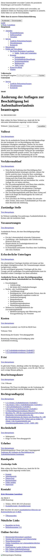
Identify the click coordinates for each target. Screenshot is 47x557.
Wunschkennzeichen (12, 541)
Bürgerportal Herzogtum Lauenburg (18, 537)
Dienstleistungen (16, 43)
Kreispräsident (20, 57)
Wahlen (13, 69)
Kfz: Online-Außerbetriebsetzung (17, 549)
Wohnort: (4, 126)
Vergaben (13, 37)
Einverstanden (16, 21)
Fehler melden (10, 482)
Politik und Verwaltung (13, 49)
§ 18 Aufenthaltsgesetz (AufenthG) (18, 407)
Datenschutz (9, 478)
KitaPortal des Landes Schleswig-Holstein (20, 547)
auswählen (41, 126)
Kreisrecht (13, 45)
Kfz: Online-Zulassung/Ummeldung (18, 551)
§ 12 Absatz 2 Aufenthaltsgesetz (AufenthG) (21, 403)
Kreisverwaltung (16, 67)
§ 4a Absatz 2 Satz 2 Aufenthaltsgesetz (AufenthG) (23, 405)
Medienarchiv (20, 63)
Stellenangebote (15, 35)
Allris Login (19, 65)
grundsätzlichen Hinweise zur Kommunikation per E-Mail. (21, 511)
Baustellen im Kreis (12, 525)
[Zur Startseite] (8, 25)
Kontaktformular (18, 506)
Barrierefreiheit (10, 480)
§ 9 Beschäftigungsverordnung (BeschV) (20, 411)
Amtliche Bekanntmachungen (20, 41)
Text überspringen (7, 136)
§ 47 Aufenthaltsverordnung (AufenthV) (20, 350)
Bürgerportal (10, 47)
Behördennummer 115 (13, 527)
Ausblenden (6, 21)
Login (3, 23)
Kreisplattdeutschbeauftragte (25, 59)
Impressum (9, 484)
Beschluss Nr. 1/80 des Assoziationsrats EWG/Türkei (24, 413)
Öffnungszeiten (11, 516)
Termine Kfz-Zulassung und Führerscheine (20, 539)
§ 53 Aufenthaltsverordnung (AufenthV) (20, 352)
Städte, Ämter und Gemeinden (26, 53)
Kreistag (13, 55)
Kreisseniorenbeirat (22, 61)
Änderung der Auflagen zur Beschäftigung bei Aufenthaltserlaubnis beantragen (17, 453)
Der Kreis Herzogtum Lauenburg (22, 51)
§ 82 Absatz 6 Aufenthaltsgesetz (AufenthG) (21, 409)
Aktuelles (8, 31)
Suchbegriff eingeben (8, 75)
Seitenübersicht (10, 476)
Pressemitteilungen (17, 33)
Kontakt (8, 474)
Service (8, 39)
